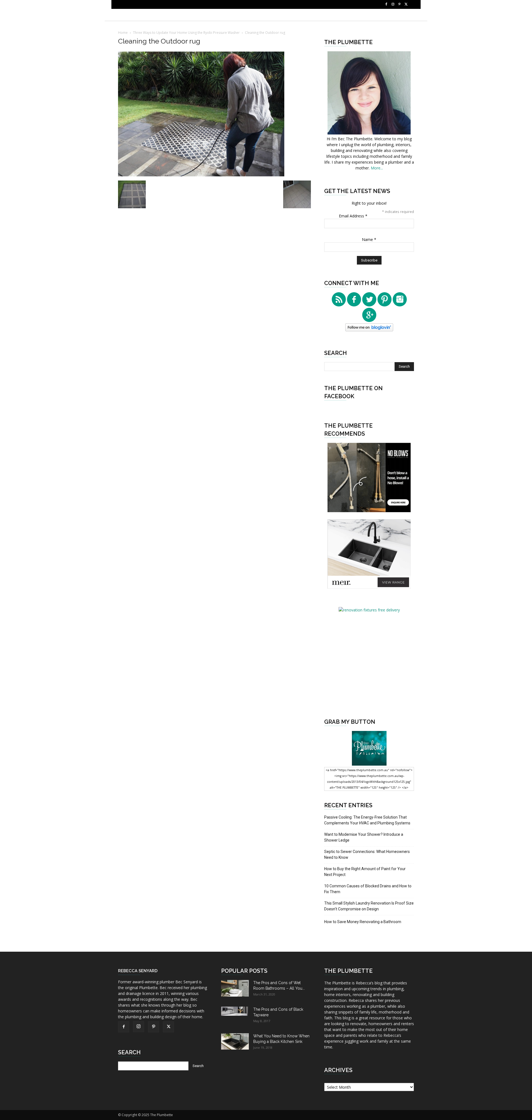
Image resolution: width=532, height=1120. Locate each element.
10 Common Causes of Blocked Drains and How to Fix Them (367, 889)
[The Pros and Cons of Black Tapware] (235, 1011)
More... (377, 168)
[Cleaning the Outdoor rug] (201, 174)
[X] (406, 4)
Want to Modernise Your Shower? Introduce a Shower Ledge (363, 837)
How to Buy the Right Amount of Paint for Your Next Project (365, 872)
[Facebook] (386, 4)
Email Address (353, 216)
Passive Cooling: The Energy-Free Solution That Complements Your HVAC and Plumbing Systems (367, 820)
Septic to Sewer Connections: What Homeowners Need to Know (367, 854)
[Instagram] (393, 4)
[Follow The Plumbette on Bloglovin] (369, 329)
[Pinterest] (399, 4)
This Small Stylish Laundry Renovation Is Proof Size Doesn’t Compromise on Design (369, 906)
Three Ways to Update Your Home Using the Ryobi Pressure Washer (186, 32)
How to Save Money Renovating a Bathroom (362, 922)
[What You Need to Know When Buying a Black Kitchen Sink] (235, 1041)
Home (123, 32)
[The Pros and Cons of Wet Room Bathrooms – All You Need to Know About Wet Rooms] (235, 988)
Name (369, 239)
